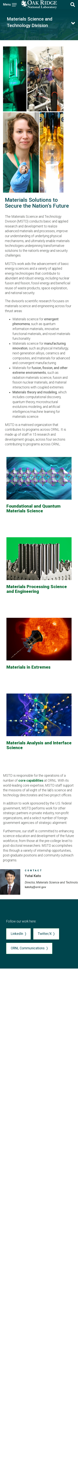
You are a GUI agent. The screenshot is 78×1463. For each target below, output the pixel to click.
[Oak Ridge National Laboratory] (39, 4)
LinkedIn (17, 934)
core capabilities (30, 780)
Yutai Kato (33, 876)
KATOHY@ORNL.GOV (35, 887)
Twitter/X (45, 934)
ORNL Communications (28, 948)
